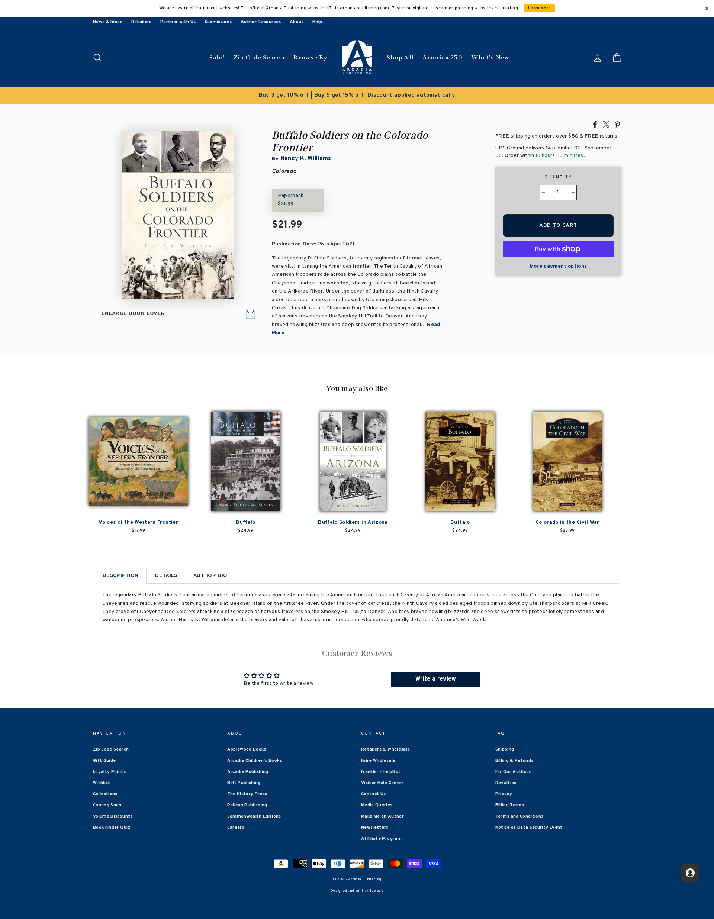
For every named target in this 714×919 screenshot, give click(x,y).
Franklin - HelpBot (381, 772)
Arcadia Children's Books (254, 761)
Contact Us (373, 794)
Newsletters (375, 828)
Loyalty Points (109, 772)
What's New (490, 57)
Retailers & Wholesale (385, 749)
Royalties (506, 783)
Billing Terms (509, 805)
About (297, 22)
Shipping (504, 749)
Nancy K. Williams (305, 158)
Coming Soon (107, 805)
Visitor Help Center (382, 783)
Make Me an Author (382, 816)
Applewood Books (246, 749)
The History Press (247, 794)
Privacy (503, 794)
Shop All (400, 57)
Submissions (218, 22)
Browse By (310, 57)
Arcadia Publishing (247, 772)
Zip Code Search (259, 57)
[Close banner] (707, 8)
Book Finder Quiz (112, 828)
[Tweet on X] (606, 124)
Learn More (539, 8)
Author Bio (210, 576)
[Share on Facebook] (595, 124)
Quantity (558, 177)
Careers (235, 828)
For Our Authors (513, 772)
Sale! (217, 57)
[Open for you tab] (690, 873)
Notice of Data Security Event (529, 828)
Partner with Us (178, 22)
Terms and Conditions (519, 816)
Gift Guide (104, 761)
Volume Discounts (113, 816)
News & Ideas (107, 22)
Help (317, 22)
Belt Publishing (244, 783)
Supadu (376, 891)
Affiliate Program (381, 839)
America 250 (442, 57)
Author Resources (261, 22)
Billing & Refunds (514, 761)
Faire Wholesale (378, 761)
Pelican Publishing (247, 805)
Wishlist (101, 783)
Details (166, 576)
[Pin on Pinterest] (617, 124)
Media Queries (377, 805)
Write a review (435, 679)
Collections (105, 794)
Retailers (141, 22)
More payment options (558, 266)
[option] (357, 95)
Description (121, 576)
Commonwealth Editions (254, 816)
